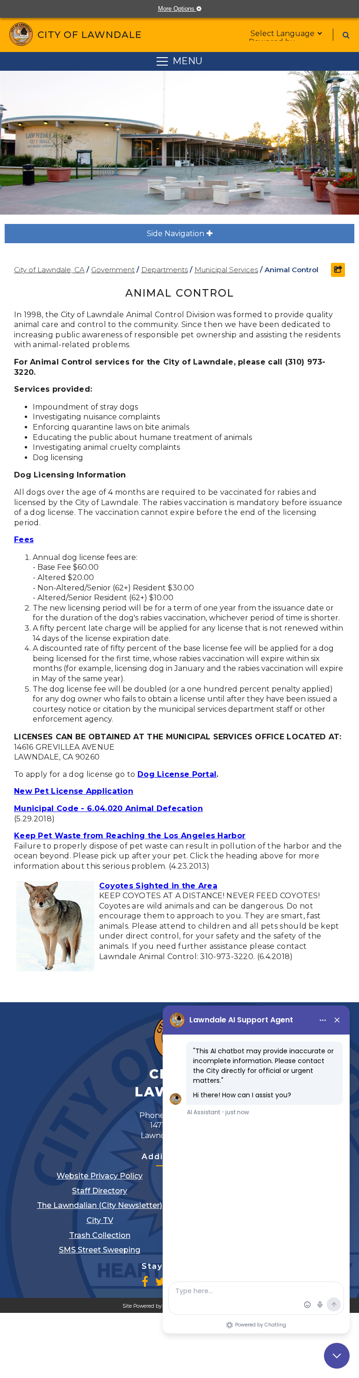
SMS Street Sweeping (99, 1249)
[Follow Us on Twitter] (160, 1281)
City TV (99, 1220)
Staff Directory (99, 1190)
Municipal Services (226, 269)
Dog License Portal (176, 774)
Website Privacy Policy (100, 1175)
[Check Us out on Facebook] (145, 1281)
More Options (184, 8)
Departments (164, 269)
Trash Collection (99, 1235)
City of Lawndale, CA (49, 269)
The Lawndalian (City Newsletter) (99, 1205)
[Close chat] (337, 1356)
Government (113, 269)
